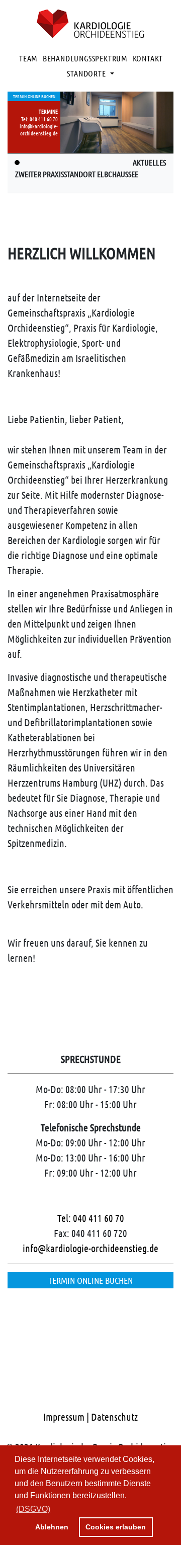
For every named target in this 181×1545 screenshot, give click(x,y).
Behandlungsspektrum (85, 58)
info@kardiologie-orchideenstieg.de (39, 129)
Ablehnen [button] (51, 1527)
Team (28, 58)
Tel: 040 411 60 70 (39, 118)
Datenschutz (114, 1417)
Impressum (64, 1417)
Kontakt (148, 58)
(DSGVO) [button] (33, 1509)
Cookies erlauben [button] (115, 1527)
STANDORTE (87, 73)
